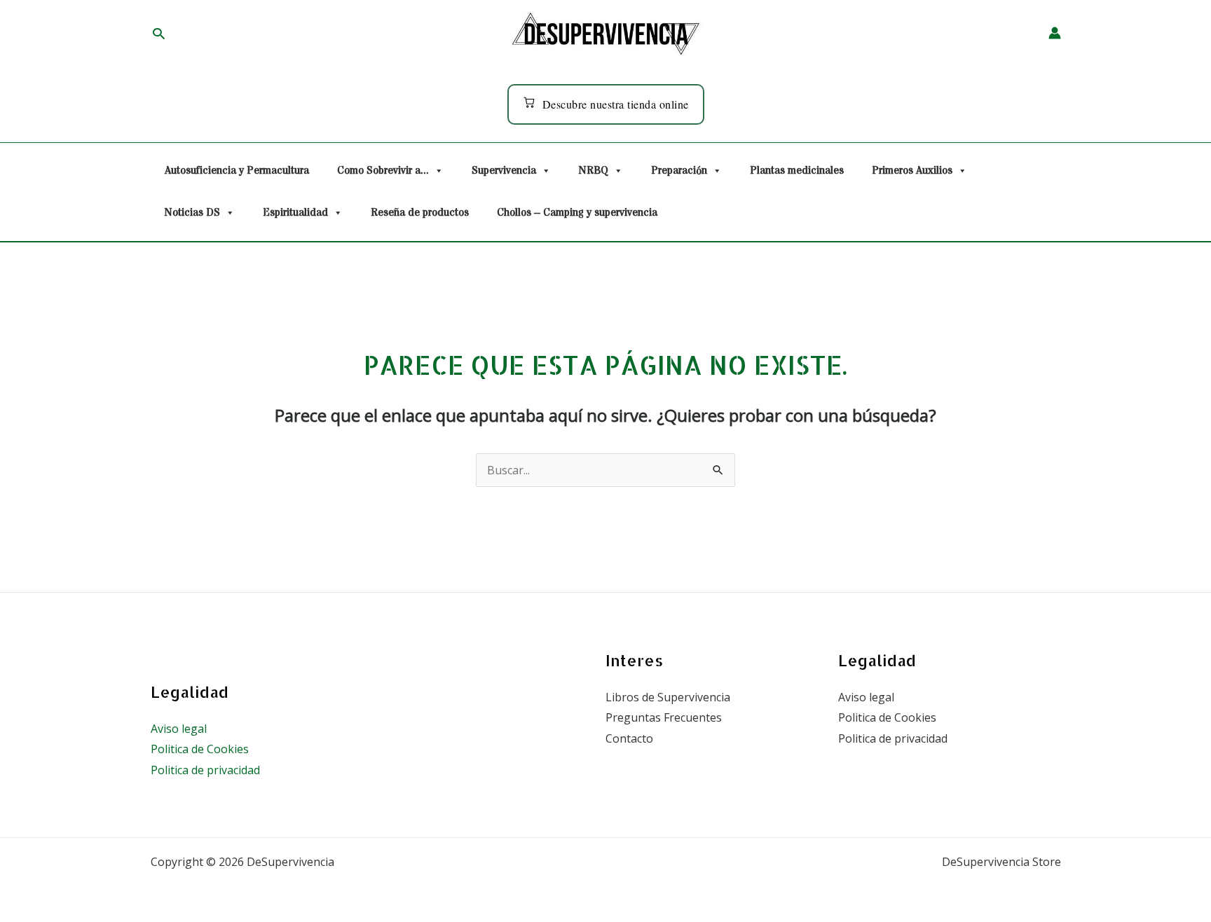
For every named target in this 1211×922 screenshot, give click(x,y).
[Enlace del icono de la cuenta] (1054, 33)
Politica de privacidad (205, 770)
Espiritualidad (295, 212)
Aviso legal (179, 728)
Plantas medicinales (797, 170)
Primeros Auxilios (912, 170)
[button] (159, 33)
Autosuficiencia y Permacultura (237, 170)
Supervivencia (504, 170)
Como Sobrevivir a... (383, 170)
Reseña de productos (420, 212)
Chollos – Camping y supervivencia (577, 212)
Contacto (629, 738)
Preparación (679, 170)
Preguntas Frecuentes (664, 717)
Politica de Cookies (200, 749)
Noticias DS (192, 212)
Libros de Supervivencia (668, 697)
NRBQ (593, 170)
